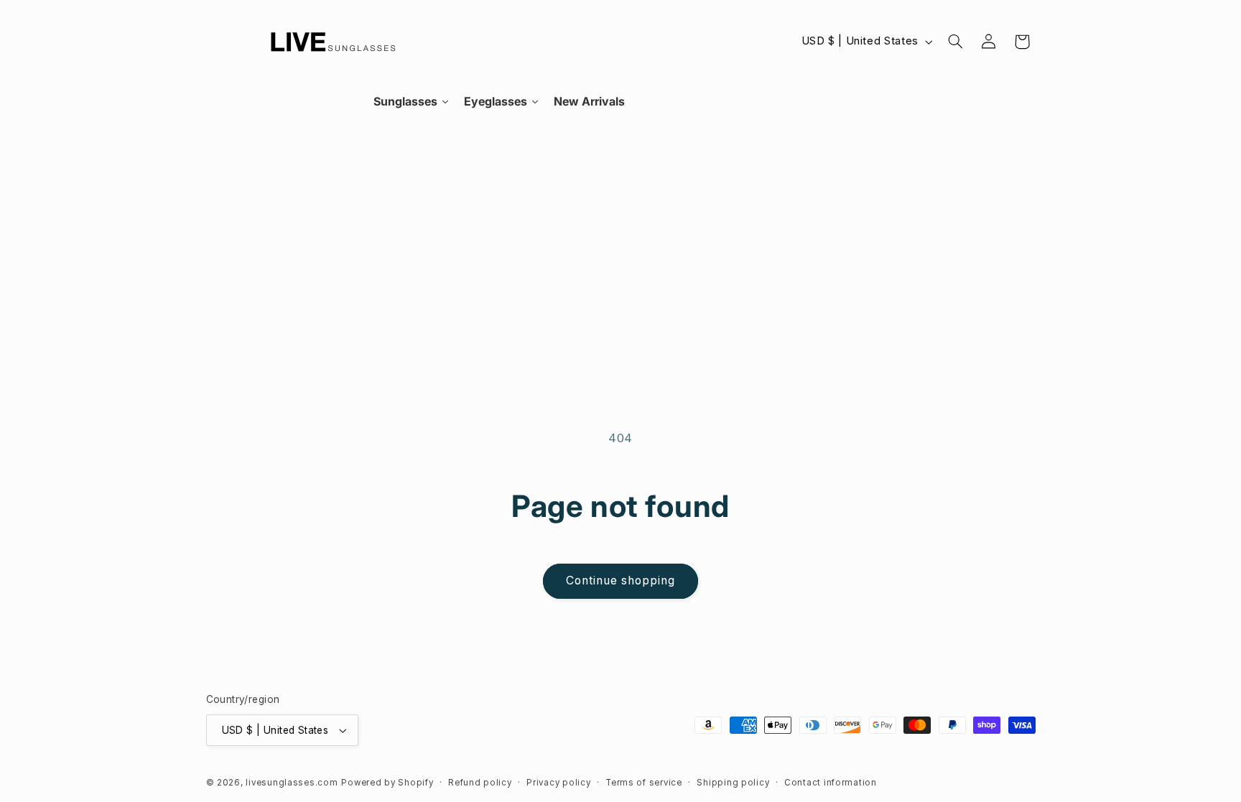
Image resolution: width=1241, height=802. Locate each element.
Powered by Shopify (387, 783)
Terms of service (643, 783)
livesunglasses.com (292, 783)
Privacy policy (558, 783)
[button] (955, 41)
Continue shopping (621, 580)
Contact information (830, 783)
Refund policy (480, 783)
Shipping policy (733, 783)
